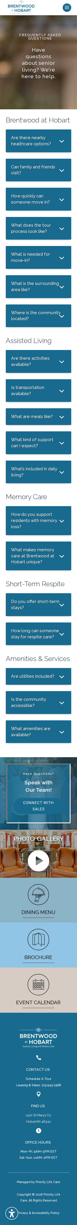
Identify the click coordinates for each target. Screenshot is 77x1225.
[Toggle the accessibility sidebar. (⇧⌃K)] (11, 1213)
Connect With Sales (38, 805)
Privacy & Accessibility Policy (38, 1213)
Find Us (38, 1106)
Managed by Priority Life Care (38, 1182)
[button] (67, 8)
